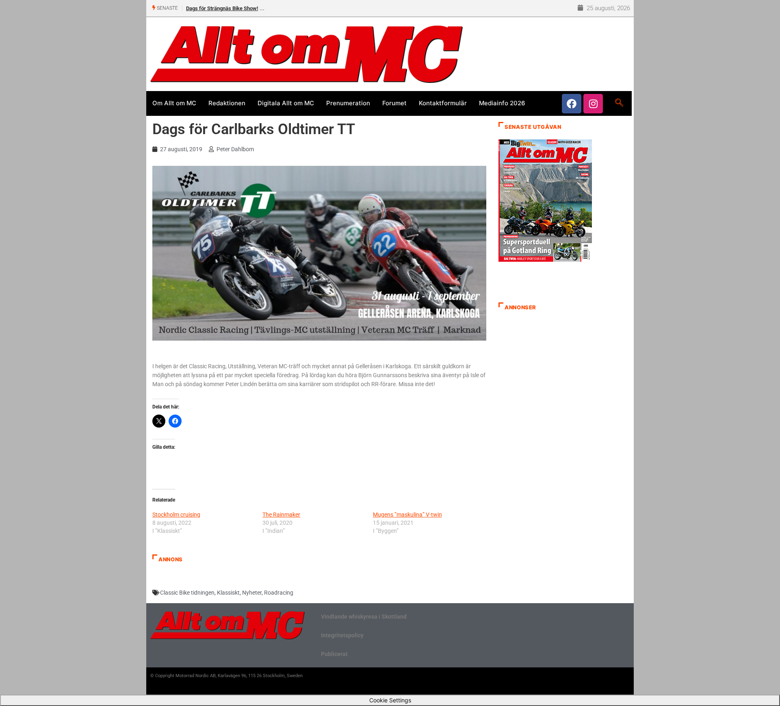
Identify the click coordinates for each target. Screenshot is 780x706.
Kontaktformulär (443, 103)
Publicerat (334, 654)
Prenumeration (348, 103)
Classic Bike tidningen (187, 592)
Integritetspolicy (342, 635)
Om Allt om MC (174, 103)
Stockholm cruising (176, 514)
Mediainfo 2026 (502, 103)
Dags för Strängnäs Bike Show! (222, 8)
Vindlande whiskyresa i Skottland (364, 616)
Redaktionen (226, 103)
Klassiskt (228, 592)
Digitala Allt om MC (286, 103)
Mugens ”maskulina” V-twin (407, 514)
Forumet (394, 103)
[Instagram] (593, 103)
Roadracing (278, 592)
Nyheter (252, 592)
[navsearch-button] (619, 103)
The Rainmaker (281, 514)
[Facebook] (571, 103)
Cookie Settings (390, 700)
